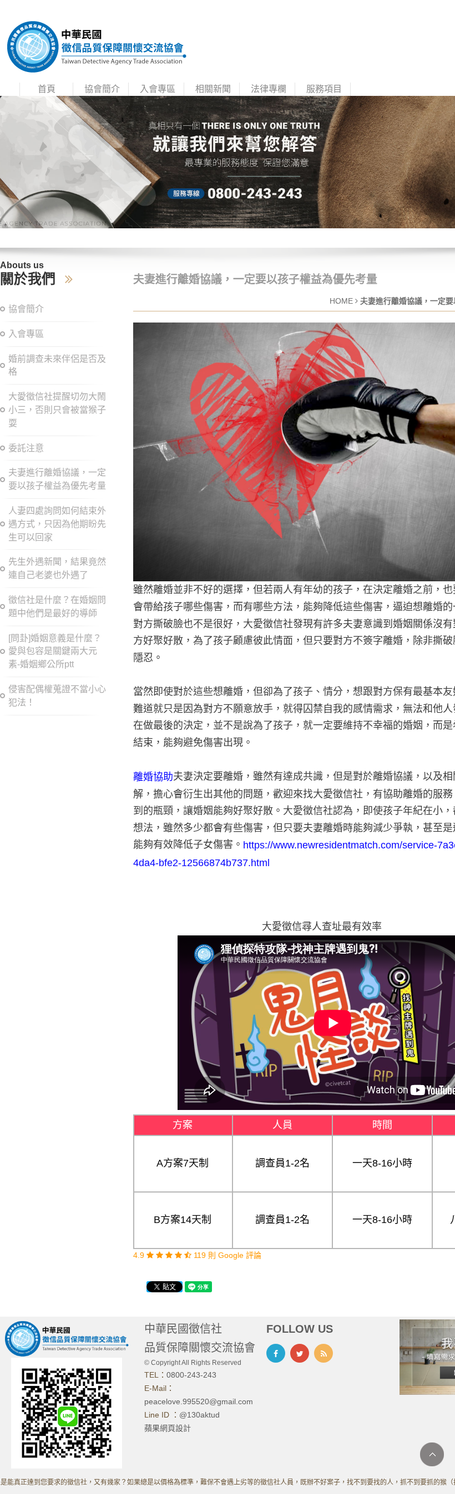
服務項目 (324, 89)
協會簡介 (102, 89)
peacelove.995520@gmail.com (198, 1401)
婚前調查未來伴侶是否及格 (57, 365)
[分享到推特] (299, 1353)
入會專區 (157, 89)
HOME (341, 300)
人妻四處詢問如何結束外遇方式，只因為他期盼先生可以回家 (57, 524)
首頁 (46, 89)
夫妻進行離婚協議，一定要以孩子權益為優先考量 (57, 479)
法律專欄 (268, 89)
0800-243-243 (191, 1374)
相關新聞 (213, 89)
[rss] (323, 1353)
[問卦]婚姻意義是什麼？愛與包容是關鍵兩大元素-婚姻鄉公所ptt (55, 651)
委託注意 (26, 448)
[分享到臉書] (275, 1353)
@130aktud (199, 1414)
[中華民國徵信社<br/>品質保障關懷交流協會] (96, 46)
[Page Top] (432, 1454)
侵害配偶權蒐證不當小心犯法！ (57, 695)
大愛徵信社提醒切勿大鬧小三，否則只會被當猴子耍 (57, 410)
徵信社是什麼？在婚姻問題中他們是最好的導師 (57, 606)
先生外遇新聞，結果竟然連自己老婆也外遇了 (57, 568)
